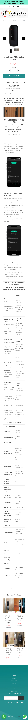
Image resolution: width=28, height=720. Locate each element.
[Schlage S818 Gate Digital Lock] (19, 646)
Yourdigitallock (18, 716)
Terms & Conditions (14, 686)
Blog (14, 688)
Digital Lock (11, 20)
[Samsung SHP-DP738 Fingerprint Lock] (8, 646)
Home (4, 20)
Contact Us (14, 691)
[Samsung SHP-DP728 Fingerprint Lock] (19, 612)
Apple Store (17, 134)
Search (14, 675)
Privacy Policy (14, 680)
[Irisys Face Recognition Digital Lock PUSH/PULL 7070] (8, 612)
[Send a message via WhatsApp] (24, 716)
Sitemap (14, 683)
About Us (14, 678)
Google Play (11, 134)
